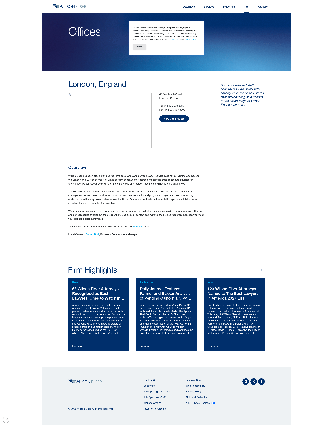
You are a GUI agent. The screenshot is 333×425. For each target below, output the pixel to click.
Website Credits (152, 402)
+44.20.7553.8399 (175, 109)
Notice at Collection (197, 397)
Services (138, 226)
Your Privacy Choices (198, 402)
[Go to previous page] (255, 270)
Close (139, 47)
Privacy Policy (193, 391)
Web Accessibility (195, 385)
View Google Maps (174, 118)
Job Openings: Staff (155, 397)
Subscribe (149, 385)
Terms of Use (193, 380)
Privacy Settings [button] (6, 420)
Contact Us (150, 380)
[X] (253, 381)
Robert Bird (92, 234)
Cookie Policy (174, 39)
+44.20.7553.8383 (174, 105)
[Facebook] (261, 381)
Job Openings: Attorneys (157, 391)
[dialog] (166, 38)
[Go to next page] (261, 270)
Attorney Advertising (155, 408)
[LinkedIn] (245, 381)
